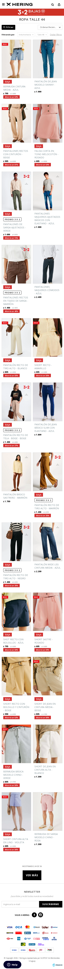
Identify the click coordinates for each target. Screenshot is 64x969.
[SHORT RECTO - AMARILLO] (47, 337)
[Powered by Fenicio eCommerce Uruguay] (57, 964)
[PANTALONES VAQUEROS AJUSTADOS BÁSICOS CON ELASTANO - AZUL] (47, 191)
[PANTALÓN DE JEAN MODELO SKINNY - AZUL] (47, 59)
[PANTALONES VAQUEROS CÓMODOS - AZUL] (47, 264)
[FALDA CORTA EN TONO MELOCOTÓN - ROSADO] (47, 123)
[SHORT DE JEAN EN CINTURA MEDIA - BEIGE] (47, 676)
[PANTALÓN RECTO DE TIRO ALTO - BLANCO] (16, 337)
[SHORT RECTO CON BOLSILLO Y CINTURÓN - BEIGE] (16, 676)
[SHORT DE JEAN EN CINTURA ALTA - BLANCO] (47, 743)
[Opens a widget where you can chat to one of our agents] (12, 965)
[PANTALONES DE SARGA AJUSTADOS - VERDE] (16, 191)
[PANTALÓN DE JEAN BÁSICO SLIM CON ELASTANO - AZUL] (47, 401)
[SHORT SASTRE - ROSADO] (47, 611)
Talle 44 (40, 34)
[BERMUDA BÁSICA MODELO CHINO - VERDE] (16, 743)
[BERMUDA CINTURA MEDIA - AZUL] (16, 59)
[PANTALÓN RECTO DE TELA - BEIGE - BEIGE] (16, 401)
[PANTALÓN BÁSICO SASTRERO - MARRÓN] (16, 471)
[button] (52, 4)
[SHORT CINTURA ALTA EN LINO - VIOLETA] (16, 811)
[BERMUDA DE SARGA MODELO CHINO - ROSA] (47, 811)
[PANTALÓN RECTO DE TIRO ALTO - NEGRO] (16, 541)
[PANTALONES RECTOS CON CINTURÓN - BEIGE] (16, 123)
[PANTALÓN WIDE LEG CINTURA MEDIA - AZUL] (47, 541)
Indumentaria (25, 34)
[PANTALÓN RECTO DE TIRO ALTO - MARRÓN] (47, 471)
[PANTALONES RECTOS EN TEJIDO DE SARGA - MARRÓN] (16, 264)
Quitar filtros (56, 34)
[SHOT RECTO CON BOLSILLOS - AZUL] (16, 611)
